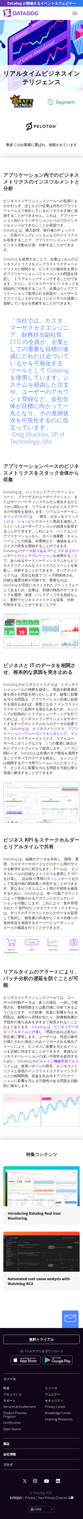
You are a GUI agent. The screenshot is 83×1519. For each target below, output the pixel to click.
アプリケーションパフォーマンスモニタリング (41, 731)
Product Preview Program (15, 1415)
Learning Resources (58, 1419)
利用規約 (16, 1497)
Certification (12, 1422)
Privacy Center (55, 1406)
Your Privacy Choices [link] (52, 1497)
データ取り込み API (37, 550)
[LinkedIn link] (58, 1481)
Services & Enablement (19, 1406)
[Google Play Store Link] (58, 1360)
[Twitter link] (25, 1481)
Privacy (30, 1497)
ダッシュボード (59, 878)
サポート (9, 1400)
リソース (51, 1388)
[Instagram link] (35, 1481)
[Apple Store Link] (27, 1360)
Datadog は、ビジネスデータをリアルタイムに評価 (41, 1029)
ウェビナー (52, 1394)
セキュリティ (54, 1400)
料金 (6, 1388)
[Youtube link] (46, 1481)
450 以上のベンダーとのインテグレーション (41, 553)
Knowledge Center (58, 1413)
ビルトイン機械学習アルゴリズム (41, 1063)
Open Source (12, 1429)
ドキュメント (12, 1394)
